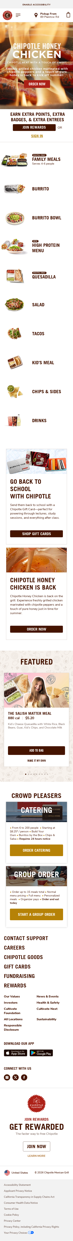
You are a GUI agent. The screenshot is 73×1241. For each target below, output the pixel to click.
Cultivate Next (47, 1009)
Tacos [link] (38, 333)
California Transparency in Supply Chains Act (29, 1197)
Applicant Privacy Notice (18, 1191)
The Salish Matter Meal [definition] (29, 713)
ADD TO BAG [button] (36, 750)
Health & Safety (48, 1003)
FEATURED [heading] (36, 661)
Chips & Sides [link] (46, 391)
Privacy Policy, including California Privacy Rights (31, 1227)
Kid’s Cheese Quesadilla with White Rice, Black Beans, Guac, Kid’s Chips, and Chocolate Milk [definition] (36, 725)
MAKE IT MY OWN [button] (36, 760)
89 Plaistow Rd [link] (49, 17)
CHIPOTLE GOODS (23, 957)
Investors (11, 1003)
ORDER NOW (37, 84)
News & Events (48, 996)
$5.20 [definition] (29, 718)
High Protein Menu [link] (46, 247)
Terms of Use (11, 1209)
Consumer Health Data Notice (21, 1203)
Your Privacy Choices (15, 1233)
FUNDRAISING (19, 976)
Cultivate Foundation (12, 1011)
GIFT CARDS (17, 966)
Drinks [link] (39, 420)
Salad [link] (38, 304)
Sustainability (46, 1019)
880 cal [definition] (14, 718)
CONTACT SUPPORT (26, 938)
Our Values (12, 996)
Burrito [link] (40, 188)
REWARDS (15, 985)
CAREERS (14, 947)
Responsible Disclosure (13, 1027)
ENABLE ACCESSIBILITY (37, 4)
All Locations (13, 1019)
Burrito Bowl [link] (46, 217)
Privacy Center (12, 1221)
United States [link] (19, 1173)
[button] (25, 774)
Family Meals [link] (46, 159)
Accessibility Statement (17, 1185)
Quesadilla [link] (44, 276)
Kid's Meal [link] (43, 362)
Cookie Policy (11, 1215)
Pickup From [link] (48, 14)
